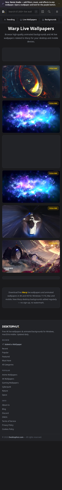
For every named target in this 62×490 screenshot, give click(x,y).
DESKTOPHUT (10, 326)
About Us (6, 405)
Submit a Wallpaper (13, 344)
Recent (5, 348)
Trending (11, 19)
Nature (5, 390)
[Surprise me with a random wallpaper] (42, 12)
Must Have (6, 360)
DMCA (4, 417)
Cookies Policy (8, 429)
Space (4, 395)
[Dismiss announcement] (59, 3)
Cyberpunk (6, 387)
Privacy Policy (7, 425)
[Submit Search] (49, 12)
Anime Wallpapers (9, 374)
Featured (6, 356)
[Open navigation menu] (57, 12)
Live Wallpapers (30, 19)
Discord (5, 413)
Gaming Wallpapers (10, 382)
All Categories (8, 364)
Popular (5, 352)
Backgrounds (50, 19)
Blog (4, 409)
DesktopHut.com (16, 437)
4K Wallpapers (8, 379)
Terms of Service (9, 421)
